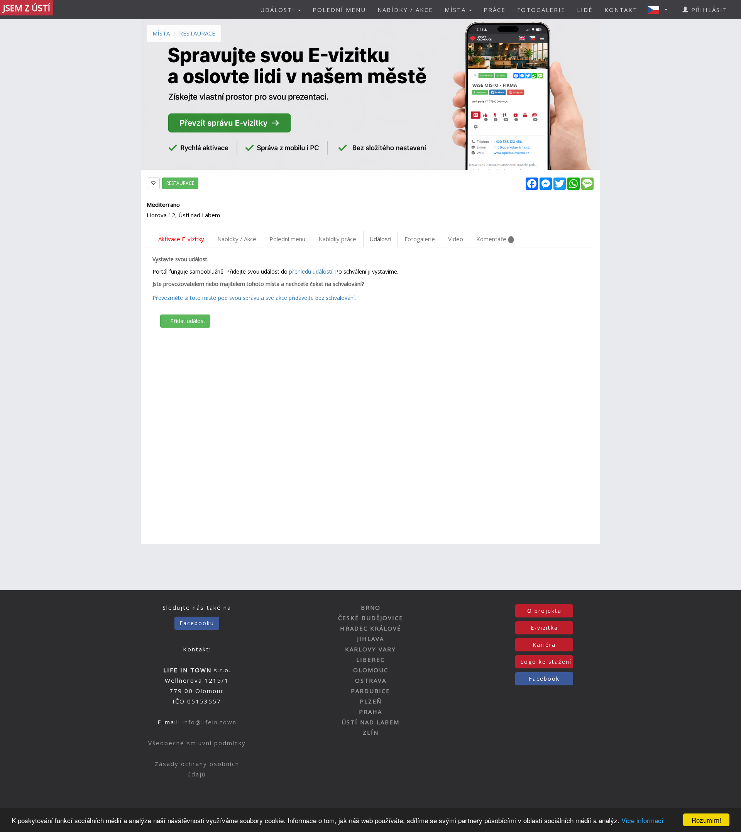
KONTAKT (621, 10)
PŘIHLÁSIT (708, 10)
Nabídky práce (337, 239)
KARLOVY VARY (370, 649)
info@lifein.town (210, 722)
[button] (660, 9)
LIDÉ (585, 10)
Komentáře (491, 239)
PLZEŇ (371, 701)
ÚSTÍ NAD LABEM (370, 722)
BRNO (371, 607)
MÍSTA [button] (456, 10)
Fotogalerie (419, 239)
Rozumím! (706, 820)
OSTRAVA (370, 680)
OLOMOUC (370, 670)
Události (380, 239)
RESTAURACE (197, 33)
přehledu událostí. (311, 271)
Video (455, 239)
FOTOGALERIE (541, 10)
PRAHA (370, 711)
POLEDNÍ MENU (339, 10)
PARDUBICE (370, 691)
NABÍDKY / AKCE (405, 10)
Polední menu (287, 239)
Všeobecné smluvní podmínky (197, 743)
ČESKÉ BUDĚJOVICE (370, 618)
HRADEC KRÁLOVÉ (370, 628)
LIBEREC (370, 659)
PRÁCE (495, 10)
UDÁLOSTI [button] (278, 10)
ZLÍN (371, 732)
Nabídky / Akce (236, 239)
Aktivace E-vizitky (181, 239)
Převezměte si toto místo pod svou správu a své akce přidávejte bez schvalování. (254, 297)
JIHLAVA (370, 639)
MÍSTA (161, 33)
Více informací (642, 820)
